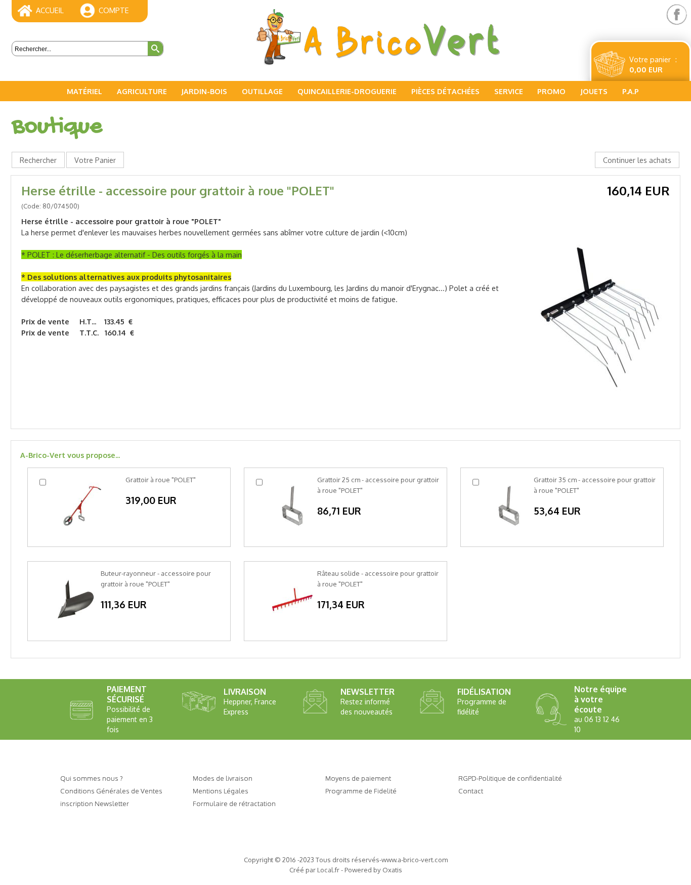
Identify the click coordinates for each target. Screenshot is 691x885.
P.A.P (630, 91)
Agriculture (142, 91)
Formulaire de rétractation (234, 803)
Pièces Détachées (445, 91)
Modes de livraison (222, 778)
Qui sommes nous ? (91, 778)
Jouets (594, 91)
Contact (470, 790)
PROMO (551, 91)
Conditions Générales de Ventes (111, 790)
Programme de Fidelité (361, 790)
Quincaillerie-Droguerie (347, 91)
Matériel (84, 91)
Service (508, 91)
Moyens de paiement (358, 778)
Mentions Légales (220, 790)
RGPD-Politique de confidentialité (510, 778)
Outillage (262, 91)
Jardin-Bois (204, 91)
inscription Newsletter (94, 803)
